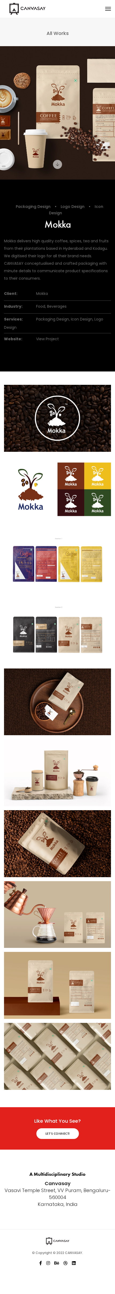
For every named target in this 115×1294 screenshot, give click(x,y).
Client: (10, 293)
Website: (13, 339)
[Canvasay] (39, 9)
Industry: (13, 306)
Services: (13, 319)
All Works (58, 33)
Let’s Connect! (57, 1133)
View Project (47, 339)
